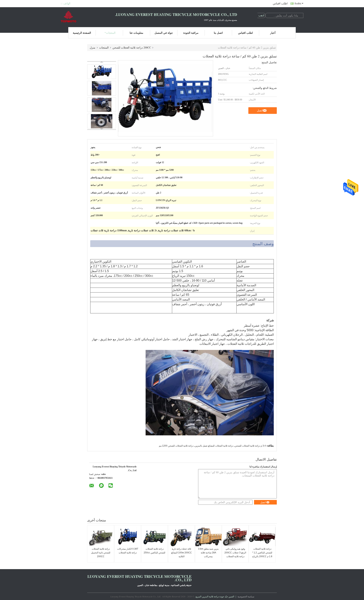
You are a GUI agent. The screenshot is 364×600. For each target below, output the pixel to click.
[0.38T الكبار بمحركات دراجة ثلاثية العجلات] (127, 536)
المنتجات (110, 33)
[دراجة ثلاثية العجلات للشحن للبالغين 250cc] (154, 536)
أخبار (272, 33)
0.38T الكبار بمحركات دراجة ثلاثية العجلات (127, 551)
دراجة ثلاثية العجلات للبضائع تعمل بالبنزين (214, 445)
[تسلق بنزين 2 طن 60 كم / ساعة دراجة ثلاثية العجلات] (101, 71)
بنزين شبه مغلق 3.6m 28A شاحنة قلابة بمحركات (208, 553)
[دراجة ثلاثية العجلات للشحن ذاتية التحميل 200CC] (100, 536)
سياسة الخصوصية (246, 596)
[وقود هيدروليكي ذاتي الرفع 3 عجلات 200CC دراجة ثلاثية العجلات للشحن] (235, 536)
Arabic (297, 3)
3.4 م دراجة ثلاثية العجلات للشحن (250, 445)
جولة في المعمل (164, 33)
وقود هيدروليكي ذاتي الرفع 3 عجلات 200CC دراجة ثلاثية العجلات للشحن (235, 555)
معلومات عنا (136, 33)
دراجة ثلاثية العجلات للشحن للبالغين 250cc (154, 551)
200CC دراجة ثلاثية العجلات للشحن (131, 47)
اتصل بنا (218, 33)
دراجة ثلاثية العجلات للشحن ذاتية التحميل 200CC (100, 553)
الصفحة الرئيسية (82, 33)
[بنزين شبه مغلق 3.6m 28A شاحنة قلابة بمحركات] (208, 536)
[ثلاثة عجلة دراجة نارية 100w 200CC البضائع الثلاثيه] (181, 536)
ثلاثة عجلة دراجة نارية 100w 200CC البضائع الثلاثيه (181, 553)
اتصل (260, 110)
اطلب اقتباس (280, 3)
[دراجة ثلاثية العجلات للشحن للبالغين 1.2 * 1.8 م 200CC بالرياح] (262, 536)
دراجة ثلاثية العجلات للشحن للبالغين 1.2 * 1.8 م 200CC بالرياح (262, 553)
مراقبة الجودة (190, 33)
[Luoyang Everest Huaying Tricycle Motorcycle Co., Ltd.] (81, 16)
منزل (92, 47)
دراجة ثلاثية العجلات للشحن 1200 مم (176, 445)
